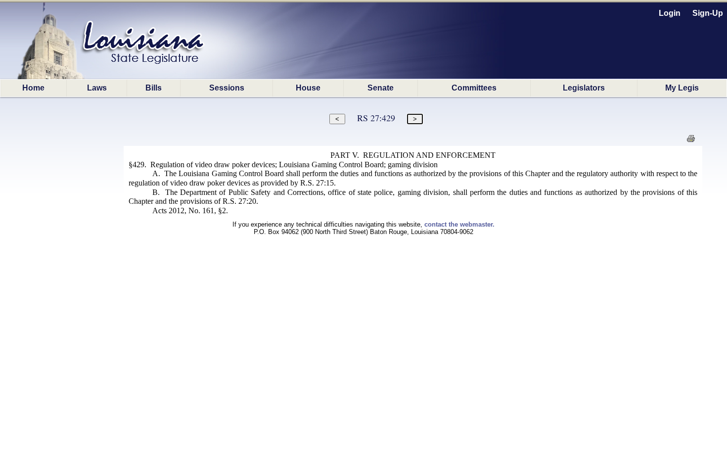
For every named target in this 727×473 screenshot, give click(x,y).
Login (670, 13)
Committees (474, 88)
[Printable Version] (690, 141)
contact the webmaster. (459, 224)
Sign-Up (707, 13)
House (308, 88)
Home (33, 88)
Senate (380, 88)
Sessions (226, 88)
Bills (153, 88)
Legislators (584, 88)
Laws (97, 88)
